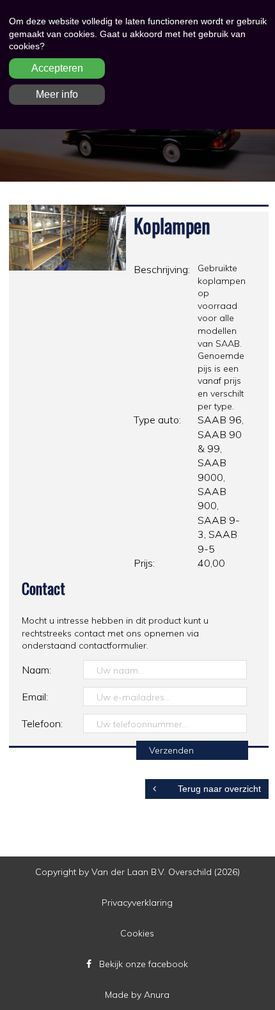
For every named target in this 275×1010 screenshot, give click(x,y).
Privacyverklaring (137, 902)
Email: (35, 696)
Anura (156, 994)
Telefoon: (42, 723)
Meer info (57, 94)
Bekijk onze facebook (143, 964)
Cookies (137, 933)
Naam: (36, 669)
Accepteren (57, 68)
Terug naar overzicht (218, 789)
